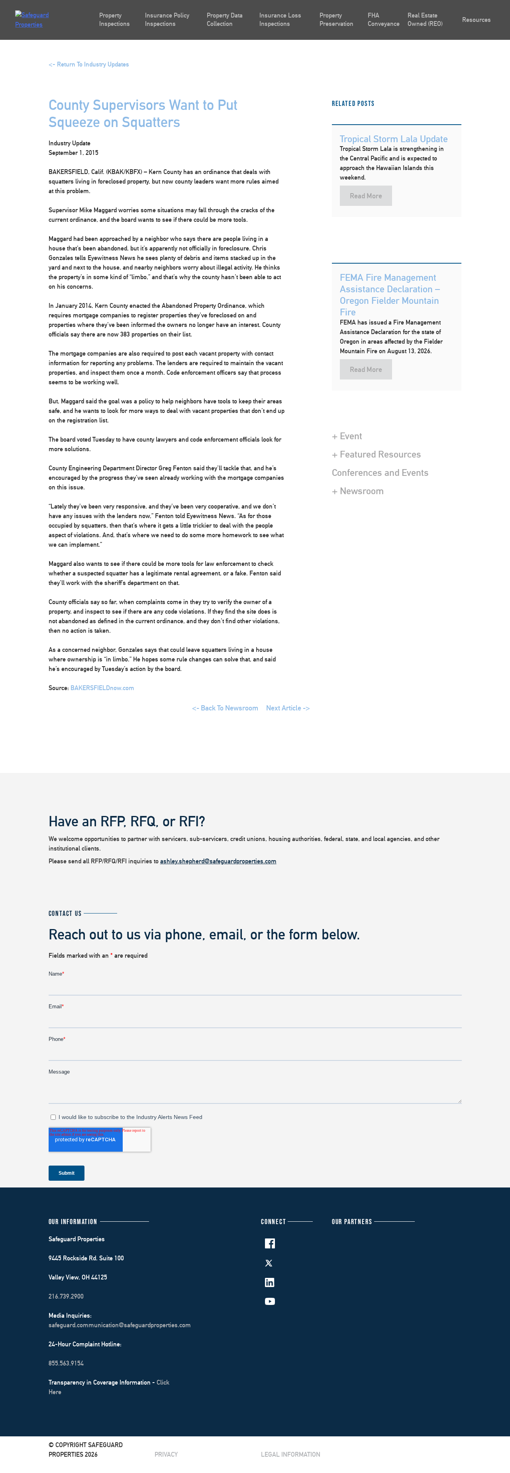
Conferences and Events (380, 472)
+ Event (347, 435)
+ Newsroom (358, 490)
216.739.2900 (66, 1296)
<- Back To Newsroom (225, 708)
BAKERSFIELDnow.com (102, 688)
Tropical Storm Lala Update (394, 138)
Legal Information (290, 1454)
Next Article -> (288, 708)
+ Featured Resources (376, 454)
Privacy (166, 1454)
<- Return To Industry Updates (89, 64)
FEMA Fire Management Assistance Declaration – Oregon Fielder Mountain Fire (390, 294)
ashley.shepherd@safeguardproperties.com (218, 861)
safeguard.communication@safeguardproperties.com (120, 1325)
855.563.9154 (66, 1363)
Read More (366, 196)
